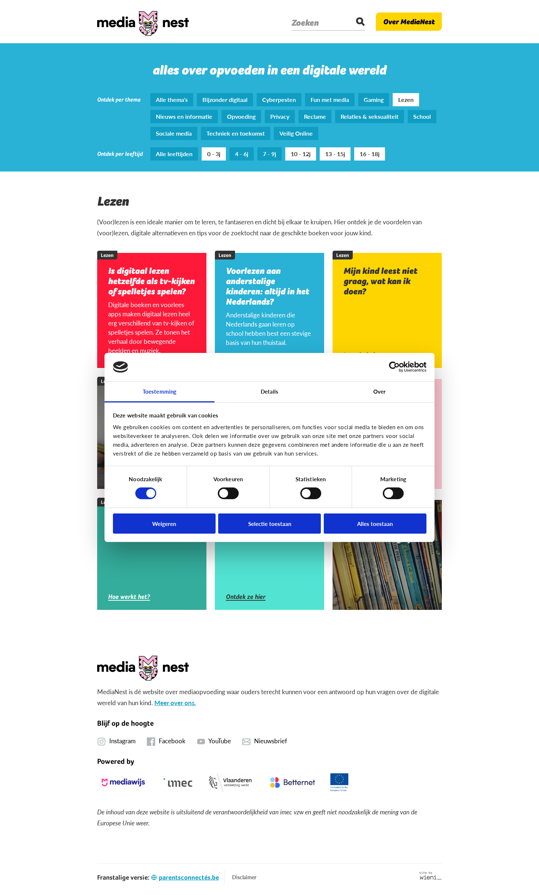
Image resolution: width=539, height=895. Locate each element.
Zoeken (305, 23)
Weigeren (164, 523)
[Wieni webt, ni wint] (430, 876)
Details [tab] (270, 391)
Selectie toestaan (269, 523)
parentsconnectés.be (189, 877)
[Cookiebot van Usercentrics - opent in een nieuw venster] (394, 366)
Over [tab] (379, 391)
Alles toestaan (375, 523)
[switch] (228, 493)
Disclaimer (244, 877)
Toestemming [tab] (159, 391)
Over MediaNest (408, 21)
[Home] (143, 21)
